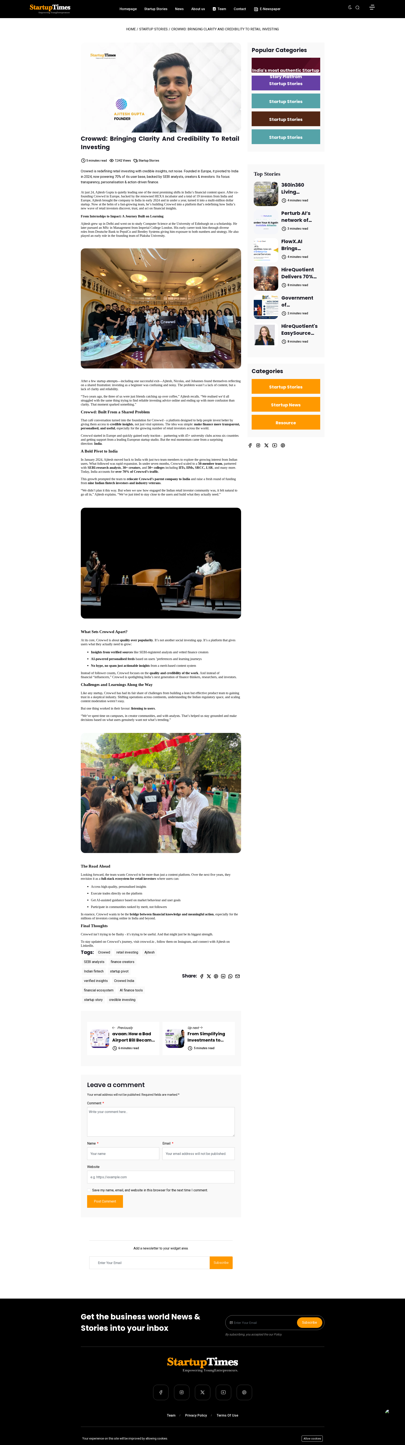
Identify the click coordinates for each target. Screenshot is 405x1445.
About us (198, 9)
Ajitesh (149, 952)
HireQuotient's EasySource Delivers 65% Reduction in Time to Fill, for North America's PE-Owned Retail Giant (299, 330)
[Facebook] (249, 445)
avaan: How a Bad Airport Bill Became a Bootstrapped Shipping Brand (133, 1037)
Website (93, 1167)
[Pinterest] (282, 445)
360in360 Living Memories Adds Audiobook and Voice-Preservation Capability (297, 189)
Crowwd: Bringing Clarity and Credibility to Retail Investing (160, 143)
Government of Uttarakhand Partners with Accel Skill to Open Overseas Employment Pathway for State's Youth (298, 301)
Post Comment (105, 1201)
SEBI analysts (94, 962)
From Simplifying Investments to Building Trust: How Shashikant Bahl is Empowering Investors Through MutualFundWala (208, 1037)
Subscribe (221, 1263)
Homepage (128, 9)
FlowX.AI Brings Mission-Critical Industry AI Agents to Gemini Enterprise (294, 245)
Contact (240, 9)
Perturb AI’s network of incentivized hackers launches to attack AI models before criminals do (299, 217)
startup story (93, 1000)
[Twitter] (266, 445)
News (179, 9)
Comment (94, 1103)
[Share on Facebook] (201, 976)
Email (166, 1143)
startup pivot (119, 971)
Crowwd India (124, 981)
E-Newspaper (270, 9)
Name (92, 1143)
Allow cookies (312, 1438)
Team (221, 9)
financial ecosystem (98, 990)
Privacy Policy (196, 1415)
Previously (124, 1028)
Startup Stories (155, 9)
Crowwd (104, 952)
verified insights (96, 981)
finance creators (122, 962)
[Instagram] (258, 445)
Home (131, 29)
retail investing (127, 952)
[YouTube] (274, 445)
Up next (194, 1028)
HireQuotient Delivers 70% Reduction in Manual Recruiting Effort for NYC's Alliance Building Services (299, 273)
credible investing (122, 1000)
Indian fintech (94, 971)
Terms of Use (227, 1415)
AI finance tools (131, 990)
